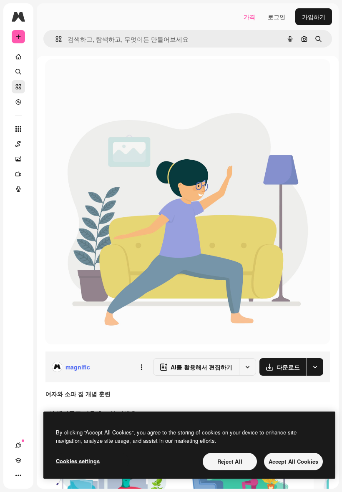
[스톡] (18, 86)
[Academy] (18, 460)
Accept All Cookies (293, 461)
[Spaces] (18, 144)
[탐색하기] (18, 101)
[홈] (18, 56)
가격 (249, 17)
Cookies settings (78, 461)
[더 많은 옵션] (141, 367)
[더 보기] (18, 475)
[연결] (18, 445)
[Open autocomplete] (55, 39)
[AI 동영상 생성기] (18, 174)
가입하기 (313, 17)
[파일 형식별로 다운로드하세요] (315, 367)
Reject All (229, 461)
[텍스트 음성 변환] (18, 189)
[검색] (18, 71)
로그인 (276, 17)
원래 (93, 74)
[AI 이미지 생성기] (18, 159)
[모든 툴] (18, 129)
